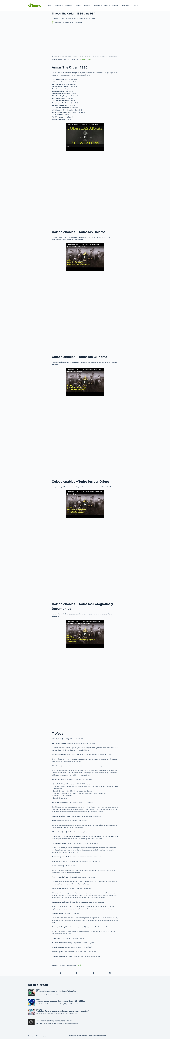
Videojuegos (78, 22)
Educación (97, 5)
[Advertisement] (85, 39)
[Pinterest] (93, 973)
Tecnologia (57, 5)
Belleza (78, 5)
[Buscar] (141, 5)
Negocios (115, 5)
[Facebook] (60, 973)
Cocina (106, 5)
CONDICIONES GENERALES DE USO (78, 1035)
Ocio (49, 5)
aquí (79, 965)
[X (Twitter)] (76, 973)
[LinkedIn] (110, 973)
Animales (87, 5)
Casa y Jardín (126, 5)
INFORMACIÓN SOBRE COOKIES (97, 1035)
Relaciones (68, 5)
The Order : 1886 (84, 59)
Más (135, 5)
